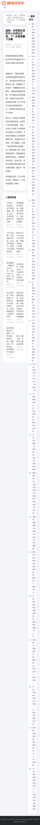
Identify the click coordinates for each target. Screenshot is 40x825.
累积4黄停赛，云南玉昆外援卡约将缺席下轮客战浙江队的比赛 (34, 493)
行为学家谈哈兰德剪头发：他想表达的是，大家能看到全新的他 (33, 340)
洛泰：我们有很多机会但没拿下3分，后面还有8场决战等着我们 (34, 789)
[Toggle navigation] (5, 7)
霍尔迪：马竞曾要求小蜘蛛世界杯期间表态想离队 (33, 38)
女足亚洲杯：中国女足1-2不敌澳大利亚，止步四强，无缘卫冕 (20, 272)
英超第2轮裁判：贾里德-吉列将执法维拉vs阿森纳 (34, 264)
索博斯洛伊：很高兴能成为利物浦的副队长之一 (33, 182)
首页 (15, 15)
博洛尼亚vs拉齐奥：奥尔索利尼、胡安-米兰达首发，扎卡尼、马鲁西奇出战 (34, 223)
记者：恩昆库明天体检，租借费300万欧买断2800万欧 (34, 299)
